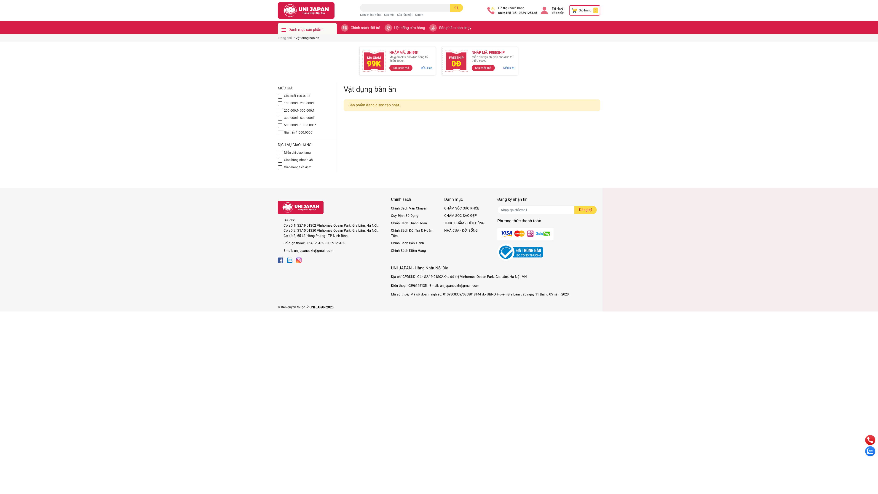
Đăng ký (585, 210)
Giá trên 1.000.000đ (298, 132)
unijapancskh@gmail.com (313, 251)
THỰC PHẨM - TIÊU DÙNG (464, 223)
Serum (419, 14)
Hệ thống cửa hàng (409, 28)
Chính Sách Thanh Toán (409, 223)
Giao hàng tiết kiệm (297, 167)
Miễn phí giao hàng (297, 152)
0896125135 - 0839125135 (517, 13)
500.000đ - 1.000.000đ (300, 125)
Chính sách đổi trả (365, 28)
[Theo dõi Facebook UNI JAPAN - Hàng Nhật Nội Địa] (280, 259)
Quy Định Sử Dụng (404, 216)
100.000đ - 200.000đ (299, 103)
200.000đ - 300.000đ (299, 110)
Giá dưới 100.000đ (297, 96)
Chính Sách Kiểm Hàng (408, 251)
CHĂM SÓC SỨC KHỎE (461, 208)
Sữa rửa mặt (404, 14)
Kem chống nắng (370, 14)
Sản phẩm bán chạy (455, 28)
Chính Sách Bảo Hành (407, 243)
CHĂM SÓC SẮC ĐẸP (460, 216)
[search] (456, 8)
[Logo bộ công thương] (520, 252)
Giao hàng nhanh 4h (298, 160)
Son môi (389, 14)
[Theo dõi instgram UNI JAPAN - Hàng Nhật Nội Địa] (299, 259)
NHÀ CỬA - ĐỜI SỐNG (461, 230)
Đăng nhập (558, 12)
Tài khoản (558, 8)
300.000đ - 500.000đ (299, 118)
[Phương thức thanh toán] (525, 233)
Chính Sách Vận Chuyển (409, 208)
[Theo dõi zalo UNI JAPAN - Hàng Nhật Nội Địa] (289, 259)
